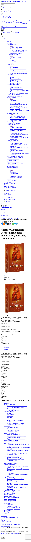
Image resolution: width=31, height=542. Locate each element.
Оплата (3, 520)
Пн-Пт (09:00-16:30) (6, 17)
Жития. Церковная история (17, 116)
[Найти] (1, 6)
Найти (2, 537)
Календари (13, 172)
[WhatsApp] (13, 224)
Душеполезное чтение (16, 87)
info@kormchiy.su (6, 207)
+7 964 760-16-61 (5, 16)
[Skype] (15, 224)
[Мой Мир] (6, 224)
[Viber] (10, 224)
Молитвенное (14, 67)
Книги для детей (14, 100)
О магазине (4, 516)
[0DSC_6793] (15, 273)
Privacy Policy (4, 533)
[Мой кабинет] (1, 34)
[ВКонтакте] (2, 224)
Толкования (13, 77)
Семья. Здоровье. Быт (16, 143)
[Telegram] (17, 224)
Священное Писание (15, 57)
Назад (8, 40)
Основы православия (16, 127)
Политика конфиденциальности (9, 517)
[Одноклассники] (4, 224)
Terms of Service (14, 533)
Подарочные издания (16, 47)
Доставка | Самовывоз (7, 519)
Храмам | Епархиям (6, 521)
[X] (8, 224)
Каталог (9, 41)
